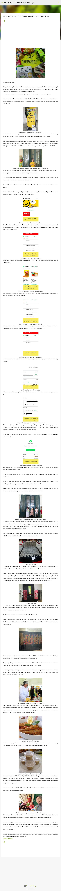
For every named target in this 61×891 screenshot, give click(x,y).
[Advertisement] (30, 35)
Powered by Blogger (31, 886)
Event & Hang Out (8, 838)
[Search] (37, 2)
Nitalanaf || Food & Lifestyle (19, 2)
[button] (4, 21)
